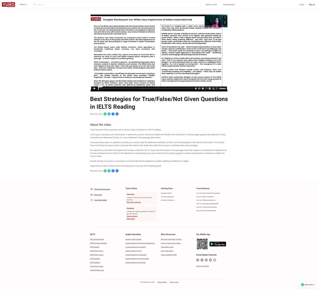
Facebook (197, 260)
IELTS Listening (95, 259)
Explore (23, 4)
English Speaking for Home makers (137, 259)
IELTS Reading (94, 247)
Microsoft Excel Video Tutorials (171, 239)
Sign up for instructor (134, 202)
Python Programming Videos (170, 243)
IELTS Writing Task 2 (96, 255)
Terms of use (174, 282)
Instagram (210, 260)
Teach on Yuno (211, 4)
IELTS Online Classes (97, 239)
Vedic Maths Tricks (167, 247)
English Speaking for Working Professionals (140, 243)
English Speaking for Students (135, 247)
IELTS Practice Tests (96, 266)
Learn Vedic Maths (167, 251)
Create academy (132, 216)
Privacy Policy (162, 282)
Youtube (214, 260)
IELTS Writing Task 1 (96, 251)
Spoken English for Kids (133, 251)
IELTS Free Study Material (98, 243)
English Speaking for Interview (135, 262)
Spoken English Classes (133, 239)
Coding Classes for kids (169, 255)
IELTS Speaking (95, 262)
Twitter (201, 260)
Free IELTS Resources (97, 270)
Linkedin (206, 260)
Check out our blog (202, 266)
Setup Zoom (131, 219)
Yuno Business (229, 4)
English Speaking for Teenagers (135, 255)
